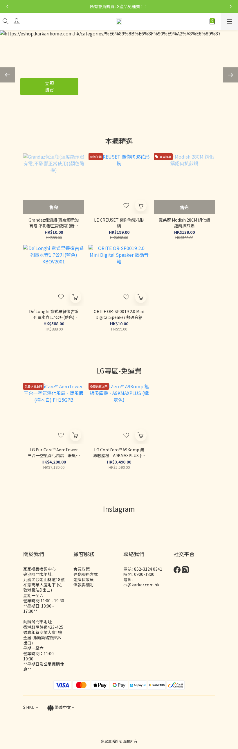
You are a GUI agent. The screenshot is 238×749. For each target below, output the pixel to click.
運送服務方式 (85, 574)
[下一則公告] (230, 6)
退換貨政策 (83, 579)
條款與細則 (83, 585)
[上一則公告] (7, 6)
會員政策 (81, 569)
